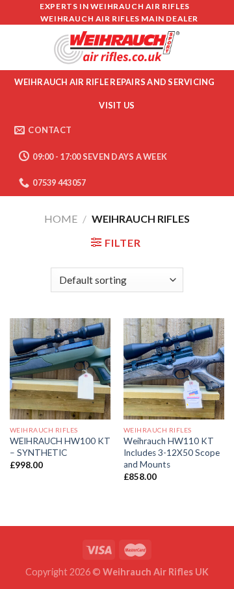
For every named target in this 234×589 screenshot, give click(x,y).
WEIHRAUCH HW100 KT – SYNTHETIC (60, 447)
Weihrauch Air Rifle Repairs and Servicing (114, 82)
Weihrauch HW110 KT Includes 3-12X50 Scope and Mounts (172, 452)
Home (60, 218)
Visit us (117, 105)
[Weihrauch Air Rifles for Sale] (117, 47)
